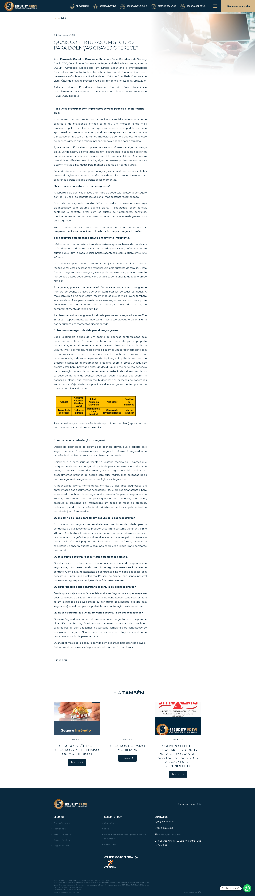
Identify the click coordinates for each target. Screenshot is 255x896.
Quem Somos (111, 823)
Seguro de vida (107, 6)
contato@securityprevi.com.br (172, 834)
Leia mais (76, 762)
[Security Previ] (20, 6)
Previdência (82, 6)
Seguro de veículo (137, 6)
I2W (199, 892)
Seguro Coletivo (196, 6)
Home (56, 18)
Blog (106, 828)
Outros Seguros (167, 6)
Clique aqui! (61, 660)
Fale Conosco (111, 844)
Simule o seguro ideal (239, 6)
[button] (247, 888)
